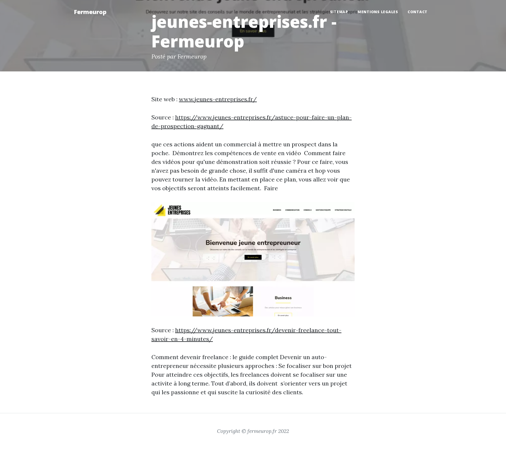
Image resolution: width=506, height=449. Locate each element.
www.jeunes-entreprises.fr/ (218, 99)
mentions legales (378, 11)
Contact (418, 11)
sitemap (339, 11)
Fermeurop (90, 12)
